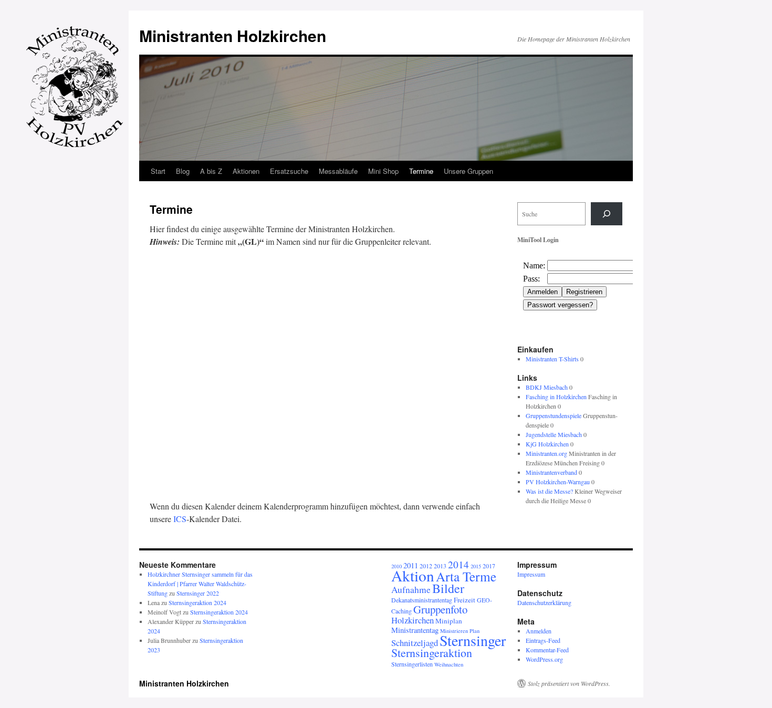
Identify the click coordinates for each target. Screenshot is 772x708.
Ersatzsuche (289, 171)
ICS (179, 518)
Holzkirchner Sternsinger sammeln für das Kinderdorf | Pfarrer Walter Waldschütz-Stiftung (200, 583)
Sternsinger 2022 (197, 593)
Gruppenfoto (440, 609)
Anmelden (538, 631)
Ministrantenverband (551, 472)
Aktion (412, 575)
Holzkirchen (412, 620)
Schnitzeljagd (414, 643)
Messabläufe (338, 171)
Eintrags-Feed (543, 640)
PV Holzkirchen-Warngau (558, 481)
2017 (489, 565)
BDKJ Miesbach (547, 387)
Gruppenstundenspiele (553, 415)
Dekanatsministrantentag (421, 600)
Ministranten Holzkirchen (232, 35)
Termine (421, 171)
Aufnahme (411, 590)
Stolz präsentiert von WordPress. (569, 683)
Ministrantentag (415, 630)
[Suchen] (606, 213)
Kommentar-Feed (547, 649)
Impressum (531, 574)
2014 (458, 564)
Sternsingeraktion (431, 652)
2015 (476, 566)
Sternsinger (473, 640)
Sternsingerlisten (412, 664)
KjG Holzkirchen (547, 444)
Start (158, 171)
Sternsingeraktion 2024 (197, 602)
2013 (440, 565)
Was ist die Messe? (549, 491)
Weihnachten (448, 664)
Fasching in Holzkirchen (556, 396)
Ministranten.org (546, 453)
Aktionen (246, 171)
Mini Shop (383, 171)
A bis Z (211, 171)
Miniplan (448, 621)
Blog (183, 171)
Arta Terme (466, 576)
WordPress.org (544, 659)
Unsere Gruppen (468, 171)
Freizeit (464, 600)
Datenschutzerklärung (544, 602)
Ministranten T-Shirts (552, 359)
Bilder (448, 588)
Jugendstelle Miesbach (554, 434)
